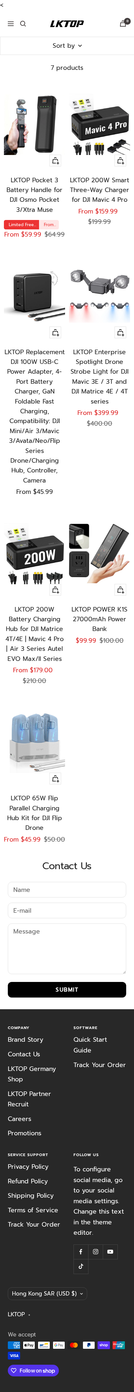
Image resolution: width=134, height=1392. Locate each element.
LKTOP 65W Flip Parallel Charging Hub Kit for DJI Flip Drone (34, 812)
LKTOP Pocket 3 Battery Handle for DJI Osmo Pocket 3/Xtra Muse (34, 194)
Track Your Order (100, 1065)
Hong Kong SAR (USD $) (44, 1293)
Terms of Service (33, 1210)
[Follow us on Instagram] (95, 1251)
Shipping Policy (31, 1195)
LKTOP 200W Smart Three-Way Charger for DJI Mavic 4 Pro (99, 190)
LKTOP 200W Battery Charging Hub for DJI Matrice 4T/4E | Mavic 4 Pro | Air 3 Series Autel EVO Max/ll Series (35, 634)
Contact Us (24, 1054)
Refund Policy (28, 1181)
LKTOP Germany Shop (32, 1074)
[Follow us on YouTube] (110, 1251)
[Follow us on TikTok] (81, 1266)
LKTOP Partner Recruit (29, 1099)
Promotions (24, 1133)
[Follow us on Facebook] (81, 1251)
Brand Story (25, 1039)
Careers (19, 1119)
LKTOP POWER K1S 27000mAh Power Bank (99, 619)
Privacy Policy (28, 1166)
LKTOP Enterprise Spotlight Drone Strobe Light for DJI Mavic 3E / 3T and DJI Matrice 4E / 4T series (99, 376)
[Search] (23, 24)
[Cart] (123, 23)
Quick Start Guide (90, 1045)
